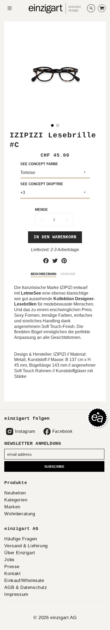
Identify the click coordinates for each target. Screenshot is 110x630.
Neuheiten (15, 493)
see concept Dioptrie (41, 184)
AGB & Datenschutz (25, 587)
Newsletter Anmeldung (32, 443)
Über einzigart (19, 552)
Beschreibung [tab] (43, 274)
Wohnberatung (19, 513)
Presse (11, 566)
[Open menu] (9, 8)
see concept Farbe (39, 164)
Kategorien (15, 499)
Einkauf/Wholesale (24, 580)
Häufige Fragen (20, 538)
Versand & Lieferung (26, 545)
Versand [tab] (67, 274)
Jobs (9, 559)
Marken (12, 506)
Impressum (16, 594)
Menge (41, 210)
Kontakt (12, 573)
